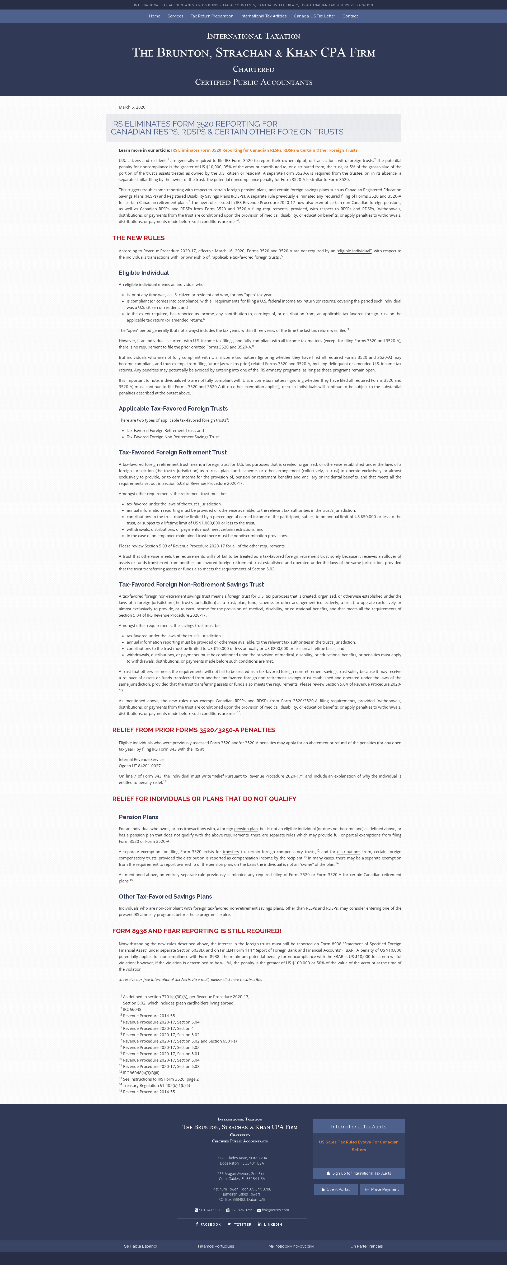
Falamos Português (216, 1246)
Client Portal (338, 1189)
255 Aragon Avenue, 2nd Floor (242, 1173)
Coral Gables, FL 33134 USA (242, 1178)
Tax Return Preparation (212, 16)
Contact (350, 16)
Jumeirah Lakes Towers (242, 1194)
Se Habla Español (140, 1246)
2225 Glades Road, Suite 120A (242, 1157)
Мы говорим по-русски (291, 1246)
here (235, 979)
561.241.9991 (210, 1209)
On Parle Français (366, 1246)
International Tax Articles (264, 16)
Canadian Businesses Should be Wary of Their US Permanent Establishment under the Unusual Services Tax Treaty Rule (358, 1150)
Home (154, 16)
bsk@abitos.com (275, 1209)
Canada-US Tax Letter (314, 16)
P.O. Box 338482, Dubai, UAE (241, 1199)
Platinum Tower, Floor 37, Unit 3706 (242, 1189)
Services (175, 16)
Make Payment (384, 1189)
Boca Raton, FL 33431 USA (242, 1163)
